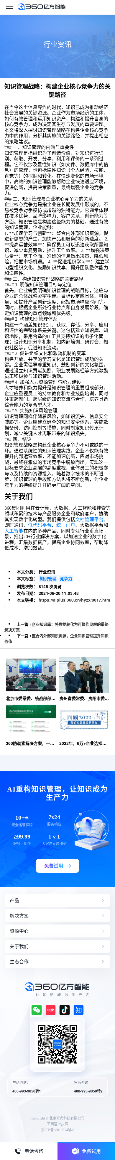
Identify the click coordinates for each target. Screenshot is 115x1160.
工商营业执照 (57, 1124)
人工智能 (13, 530)
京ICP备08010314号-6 (57, 1130)
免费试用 (91, 1151)
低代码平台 (40, 525)
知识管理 (48, 578)
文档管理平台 (89, 519)
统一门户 (65, 525)
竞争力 (66, 578)
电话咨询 (33, 1151)
